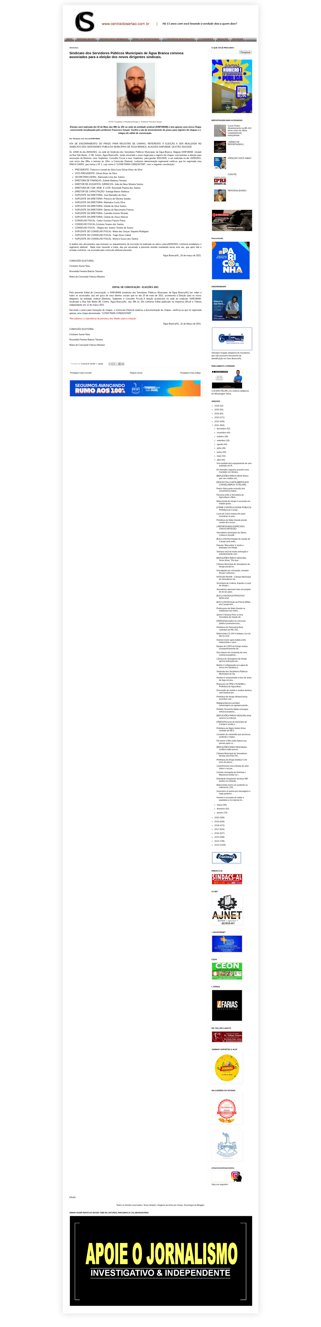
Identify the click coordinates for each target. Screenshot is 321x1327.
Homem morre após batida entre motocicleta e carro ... (231, 641)
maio (219, 456)
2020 (217, 817)
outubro (220, 436)
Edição (72, 1197)
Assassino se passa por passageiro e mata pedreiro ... (233, 792)
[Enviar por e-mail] (110, 364)
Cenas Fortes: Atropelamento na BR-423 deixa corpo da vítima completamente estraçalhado (239, 131)
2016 (217, 833)
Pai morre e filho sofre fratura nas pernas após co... (232, 742)
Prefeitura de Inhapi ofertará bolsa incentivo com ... (232, 698)
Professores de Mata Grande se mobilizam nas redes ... (231, 609)
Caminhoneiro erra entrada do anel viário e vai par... (233, 767)
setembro (221, 440)
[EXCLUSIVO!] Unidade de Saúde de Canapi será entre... (233, 540)
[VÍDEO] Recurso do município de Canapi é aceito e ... (232, 723)
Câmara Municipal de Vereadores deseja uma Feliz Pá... (232, 754)
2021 (217, 425)
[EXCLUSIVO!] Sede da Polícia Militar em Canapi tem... (233, 603)
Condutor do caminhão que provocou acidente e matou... (233, 735)
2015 (217, 837)
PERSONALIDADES (86, 39)
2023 (217, 417)
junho (220, 452)
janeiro (220, 813)
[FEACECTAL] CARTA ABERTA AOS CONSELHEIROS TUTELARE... (233, 483)
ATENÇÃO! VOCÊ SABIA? (239, 158)
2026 (217, 406)
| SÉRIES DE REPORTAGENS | (236, 143)
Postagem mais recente (81, 373)
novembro (222, 432)
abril (219, 460)
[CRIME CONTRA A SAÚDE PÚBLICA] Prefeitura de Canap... (234, 508)
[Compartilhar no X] (116, 364)
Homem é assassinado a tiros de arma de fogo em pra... (234, 679)
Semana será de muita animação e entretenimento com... (232, 552)
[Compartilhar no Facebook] (119, 364)
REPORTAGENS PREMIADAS (114, 39)
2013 (217, 845)
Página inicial (136, 373)
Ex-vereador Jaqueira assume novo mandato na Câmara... (233, 471)
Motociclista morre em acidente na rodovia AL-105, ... (232, 786)
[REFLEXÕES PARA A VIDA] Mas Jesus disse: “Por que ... (231, 559)
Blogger (200, 1205)
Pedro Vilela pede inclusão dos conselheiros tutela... (231, 489)
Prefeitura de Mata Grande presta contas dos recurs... (232, 521)
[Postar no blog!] (113, 364)
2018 (217, 825)
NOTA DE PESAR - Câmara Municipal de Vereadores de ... (234, 578)
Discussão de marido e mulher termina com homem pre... (234, 691)
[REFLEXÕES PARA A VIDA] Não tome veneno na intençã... (234, 716)
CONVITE (232, 174)
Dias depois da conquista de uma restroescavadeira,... (232, 653)
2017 (217, 829)
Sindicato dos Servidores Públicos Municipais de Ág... (232, 672)
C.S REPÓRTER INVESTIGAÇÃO (178, 39)
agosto (220, 444)
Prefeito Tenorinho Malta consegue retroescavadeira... (232, 710)
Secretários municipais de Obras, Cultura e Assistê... (232, 533)
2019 (217, 821)
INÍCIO (69, 39)
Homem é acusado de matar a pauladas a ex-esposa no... (230, 798)
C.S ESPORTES (205, 39)
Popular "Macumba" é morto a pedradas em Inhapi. (230, 546)
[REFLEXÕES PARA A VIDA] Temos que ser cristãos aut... (232, 477)
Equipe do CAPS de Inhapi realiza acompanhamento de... (232, 647)
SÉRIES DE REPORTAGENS (145, 39)
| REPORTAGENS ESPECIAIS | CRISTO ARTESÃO (231, 527)
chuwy (180, 1205)
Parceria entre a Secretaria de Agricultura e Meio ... (230, 496)
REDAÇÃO (223, 39)
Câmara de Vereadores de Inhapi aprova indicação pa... (232, 660)
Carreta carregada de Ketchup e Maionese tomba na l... (231, 773)
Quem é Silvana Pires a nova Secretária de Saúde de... (230, 616)
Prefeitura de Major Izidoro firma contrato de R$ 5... (231, 729)
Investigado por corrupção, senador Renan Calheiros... (233, 571)
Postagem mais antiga (190, 373)
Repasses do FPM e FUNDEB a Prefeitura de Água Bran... (231, 685)
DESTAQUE (237, 39)
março (220, 805)
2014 (217, 841)
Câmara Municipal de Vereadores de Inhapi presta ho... (233, 565)
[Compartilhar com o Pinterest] (123, 364)
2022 (217, 421)
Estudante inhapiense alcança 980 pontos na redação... (232, 780)
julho (219, 448)
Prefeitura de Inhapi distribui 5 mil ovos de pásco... (232, 761)
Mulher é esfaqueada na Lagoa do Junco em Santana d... (232, 666)
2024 (217, 413)
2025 (217, 409)
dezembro (222, 428)
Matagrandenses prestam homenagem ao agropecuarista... (233, 704)
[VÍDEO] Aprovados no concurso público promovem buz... (231, 622)
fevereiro (221, 809)
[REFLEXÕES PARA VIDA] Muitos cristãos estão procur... (232, 748)
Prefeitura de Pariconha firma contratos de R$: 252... (230, 628)
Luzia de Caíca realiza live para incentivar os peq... (231, 515)
